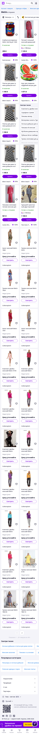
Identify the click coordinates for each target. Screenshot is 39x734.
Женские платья (29, 669)
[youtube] (3, 716)
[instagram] (10, 716)
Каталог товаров (7, 8)
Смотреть (10, 260)
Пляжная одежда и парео (11, 669)
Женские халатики (8, 652)
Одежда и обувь (21, 8)
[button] (10, 55)
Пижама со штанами (26, 652)
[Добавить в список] (16, 34)
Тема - (10, 697)
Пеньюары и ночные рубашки (12, 663)
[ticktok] (14, 716)
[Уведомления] (36, 3)
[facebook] (7, 716)
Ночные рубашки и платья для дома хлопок (17, 646)
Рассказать (28, 724)
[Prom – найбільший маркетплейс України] (3, 3)
